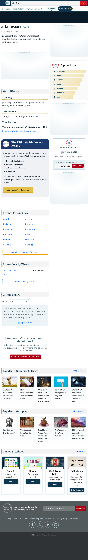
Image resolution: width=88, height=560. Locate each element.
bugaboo (7, 234)
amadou (7, 219)
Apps (26, 518)
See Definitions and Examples (68, 156)
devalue (29, 244)
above (36, 116)
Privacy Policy (62, 518)
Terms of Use (75, 518)
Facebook (32, 524)
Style (4, 301)
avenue (28, 219)
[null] (75, 152)
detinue (7, 244)
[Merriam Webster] (69, 143)
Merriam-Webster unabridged (25, 357)
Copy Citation (26, 322)
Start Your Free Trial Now (18, 190)
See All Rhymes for (25, 252)
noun (26, 26)
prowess (67, 152)
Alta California (9, 270)
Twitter (40, 524)
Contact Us (49, 518)
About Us (18, 518)
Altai (4, 274)
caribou (7, 239)
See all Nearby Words (24, 281)
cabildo (28, 234)
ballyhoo (7, 224)
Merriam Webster (7, 508)
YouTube (48, 524)
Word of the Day (69, 147)
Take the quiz (77, 490)
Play (11, 481)
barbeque (30, 229)
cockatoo (29, 239)
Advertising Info (36, 518)
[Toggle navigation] (2, 3)
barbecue (7, 229)
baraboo (29, 224)
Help (10, 518)
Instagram (55, 524)
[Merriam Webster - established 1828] (7, 3)
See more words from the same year (19, 131)
